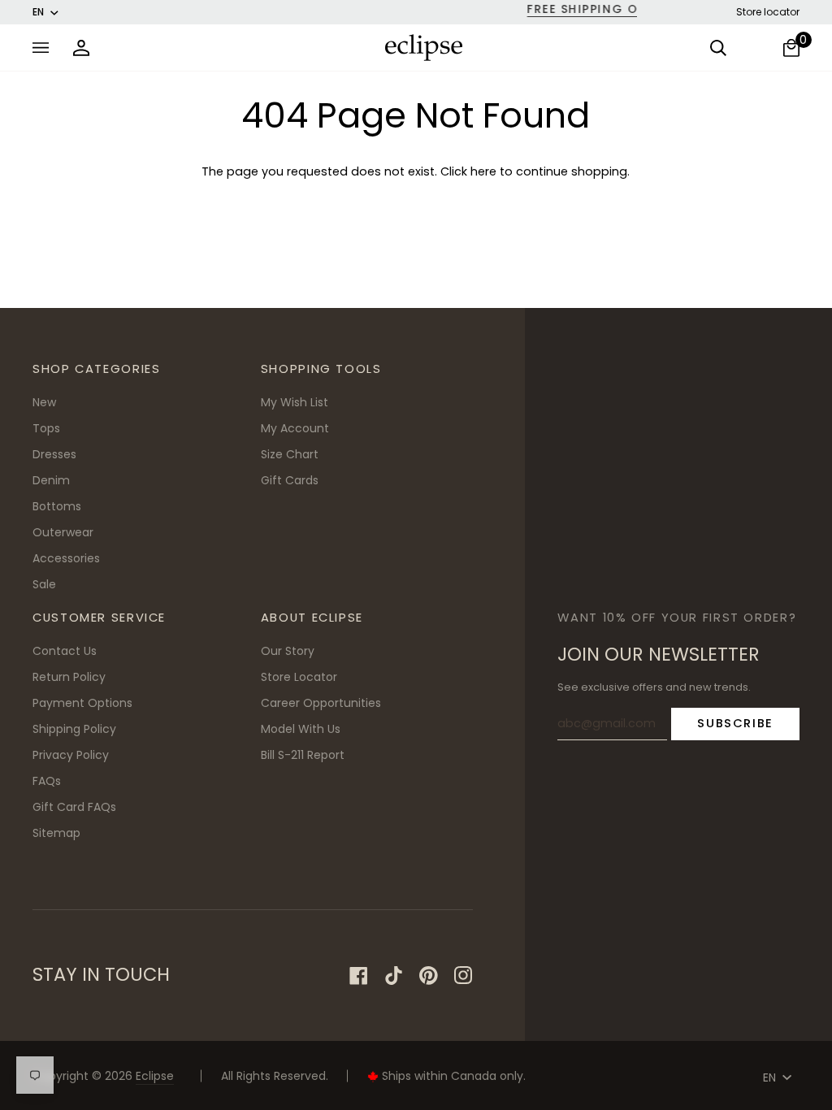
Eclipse (155, 1076)
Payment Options (82, 703)
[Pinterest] (428, 975)
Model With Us (300, 729)
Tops (46, 428)
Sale (44, 584)
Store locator (768, 12)
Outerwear (62, 532)
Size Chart (289, 454)
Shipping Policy (74, 729)
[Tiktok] (393, 975)
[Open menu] (44, 47)
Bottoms (56, 506)
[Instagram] (463, 975)
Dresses (54, 454)
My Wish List (294, 402)
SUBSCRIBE (735, 722)
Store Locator (299, 677)
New (44, 402)
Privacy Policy (70, 755)
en (38, 12)
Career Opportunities (321, 703)
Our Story (287, 651)
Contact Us (64, 651)
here (483, 171)
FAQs (46, 781)
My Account (295, 428)
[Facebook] (358, 975)
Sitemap (56, 833)
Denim (51, 480)
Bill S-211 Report (302, 755)
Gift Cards (289, 480)
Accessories (66, 558)
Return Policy (69, 677)
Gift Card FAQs (74, 807)
